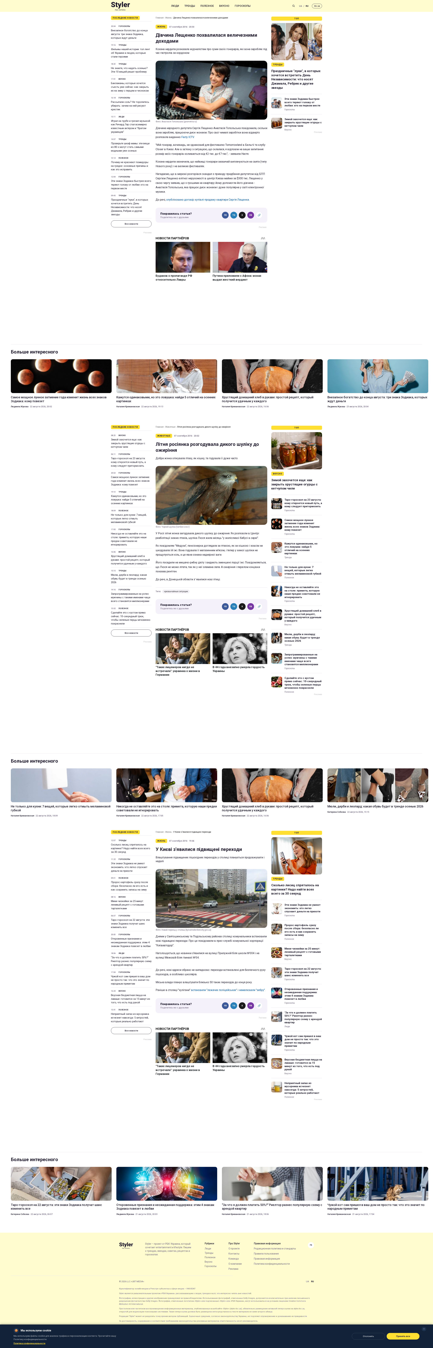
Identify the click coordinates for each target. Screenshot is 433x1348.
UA (300, 6)
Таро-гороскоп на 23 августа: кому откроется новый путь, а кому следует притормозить (128, 462)
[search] (294, 6)
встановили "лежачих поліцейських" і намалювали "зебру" (228, 990)
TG (233, 215)
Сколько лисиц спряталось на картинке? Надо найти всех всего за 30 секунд (130, 848)
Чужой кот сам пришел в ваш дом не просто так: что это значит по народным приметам (130, 980)
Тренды (189, 5)
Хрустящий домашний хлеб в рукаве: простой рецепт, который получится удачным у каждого (267, 399)
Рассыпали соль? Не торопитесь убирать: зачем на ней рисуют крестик (130, 105)
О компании (235, 1263)
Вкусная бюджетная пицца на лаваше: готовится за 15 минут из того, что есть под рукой (130, 999)
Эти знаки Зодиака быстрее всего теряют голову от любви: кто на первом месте (131, 184)
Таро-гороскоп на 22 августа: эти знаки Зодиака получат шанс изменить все (130, 923)
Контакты (234, 1253)
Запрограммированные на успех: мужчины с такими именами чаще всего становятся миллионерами (130, 597)
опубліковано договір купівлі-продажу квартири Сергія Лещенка (207, 199)
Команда (234, 1258)
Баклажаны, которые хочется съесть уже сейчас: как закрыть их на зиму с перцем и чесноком (130, 87)
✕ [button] (424, 1329)
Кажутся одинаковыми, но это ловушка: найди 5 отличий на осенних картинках (165, 399)
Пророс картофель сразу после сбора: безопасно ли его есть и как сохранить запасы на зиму (129, 886)
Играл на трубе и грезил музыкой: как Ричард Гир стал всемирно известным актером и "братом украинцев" (131, 126)
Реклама (233, 1268)
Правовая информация (267, 1258)
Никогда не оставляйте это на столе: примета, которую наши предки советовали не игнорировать (128, 539)
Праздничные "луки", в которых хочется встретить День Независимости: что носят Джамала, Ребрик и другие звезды (129, 207)
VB (250, 215)
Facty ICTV (187, 137)
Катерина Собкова (336, 812)
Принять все (403, 1336)
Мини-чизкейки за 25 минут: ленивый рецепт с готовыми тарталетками (127, 905)
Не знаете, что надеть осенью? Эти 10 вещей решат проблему (129, 70)
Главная (160, 18)
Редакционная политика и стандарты (275, 1248)
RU (307, 6)
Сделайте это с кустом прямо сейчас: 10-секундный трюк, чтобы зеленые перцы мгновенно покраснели (130, 618)
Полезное (207, 5)
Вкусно (224, 5)
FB (225, 215)
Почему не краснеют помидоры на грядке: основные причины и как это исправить (129, 166)
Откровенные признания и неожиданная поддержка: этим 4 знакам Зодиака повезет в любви (131, 942)
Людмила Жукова (19, 406)
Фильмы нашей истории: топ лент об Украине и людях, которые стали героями (130, 53)
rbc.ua (317, 6)
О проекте (234, 1248)
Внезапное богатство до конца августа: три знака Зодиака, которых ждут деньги (129, 34)
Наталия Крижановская (128, 406)
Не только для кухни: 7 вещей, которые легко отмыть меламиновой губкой (128, 518)
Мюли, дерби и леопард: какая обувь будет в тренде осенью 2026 (129, 578)
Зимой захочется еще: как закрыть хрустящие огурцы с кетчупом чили (303, 122)
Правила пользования (266, 1253)
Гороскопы (242, 5)
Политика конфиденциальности (272, 1263)
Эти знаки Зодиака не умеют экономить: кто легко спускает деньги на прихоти (129, 867)
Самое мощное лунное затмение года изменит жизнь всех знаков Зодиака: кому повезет (59, 399)
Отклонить (368, 1336)
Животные (170, 427)
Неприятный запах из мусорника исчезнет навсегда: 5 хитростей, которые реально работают (130, 1017)
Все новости (131, 224)
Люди (175, 5)
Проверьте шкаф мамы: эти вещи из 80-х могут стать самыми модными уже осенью (130, 147)
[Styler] (120, 6)
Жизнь (168, 18)
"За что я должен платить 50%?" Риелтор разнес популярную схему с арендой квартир (131, 961)
